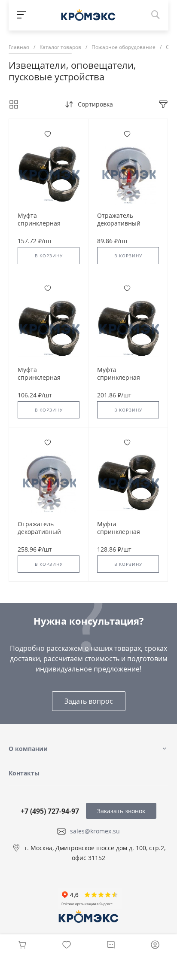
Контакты (24, 773)
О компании (28, 748)
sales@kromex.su (95, 831)
